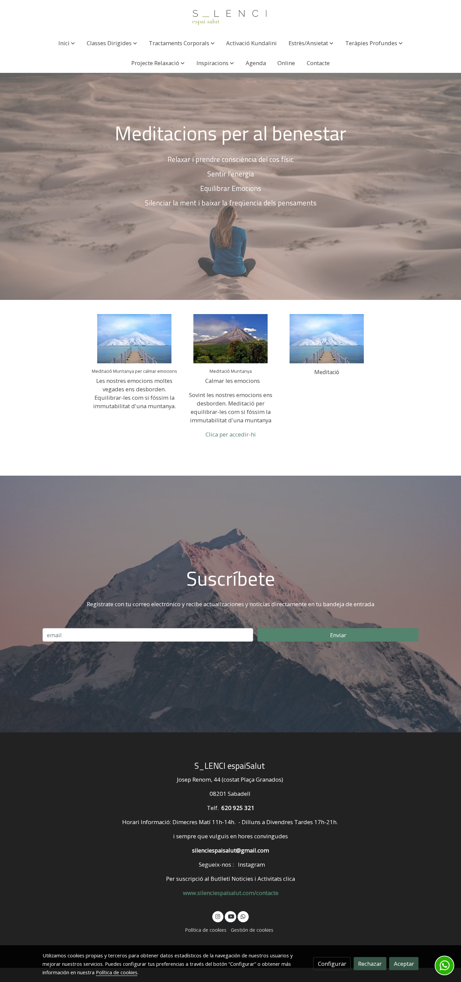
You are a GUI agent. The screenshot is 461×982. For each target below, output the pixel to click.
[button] (67, 43)
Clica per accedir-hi (231, 434)
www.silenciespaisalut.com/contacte (230, 893)
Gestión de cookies (252, 929)
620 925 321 (237, 808)
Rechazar (370, 963)
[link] (230, 16)
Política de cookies (205, 929)
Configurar (332, 963)
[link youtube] (231, 916)
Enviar (338, 635)
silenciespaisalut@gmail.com (230, 850)
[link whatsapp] (243, 916)
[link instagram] (218, 916)
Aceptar (404, 963)
